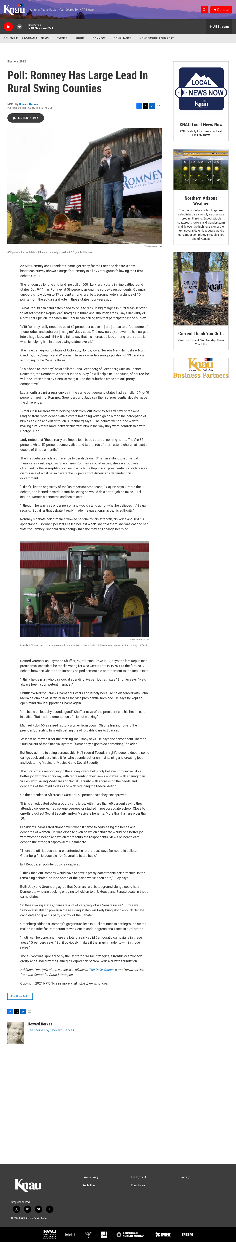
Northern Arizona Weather (201, 200)
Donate (223, 10)
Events (62, 38)
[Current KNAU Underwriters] (200, 368)
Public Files (89, 1185)
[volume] (19, 27)
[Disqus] (118, 1114)
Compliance (122, 38)
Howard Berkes (28, 104)
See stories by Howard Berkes (51, 1030)
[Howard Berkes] (15, 1033)
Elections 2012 (16, 61)
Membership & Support (156, 38)
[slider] (25, 27)
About (80, 38)
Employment (138, 1177)
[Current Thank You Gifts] (200, 288)
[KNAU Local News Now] (200, 89)
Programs (29, 38)
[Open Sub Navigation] (51, 38)
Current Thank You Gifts (200, 333)
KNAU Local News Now (201, 124)
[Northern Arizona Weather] (200, 169)
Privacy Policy (90, 1177)
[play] (8, 27)
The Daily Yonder (101, 970)
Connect (99, 38)
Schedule (11, 38)
